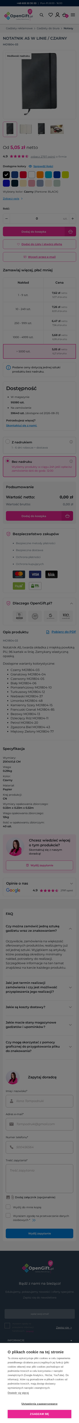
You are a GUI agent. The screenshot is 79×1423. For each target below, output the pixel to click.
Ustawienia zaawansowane (39, 1403)
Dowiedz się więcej (18, 1392)
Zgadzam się (39, 1414)
